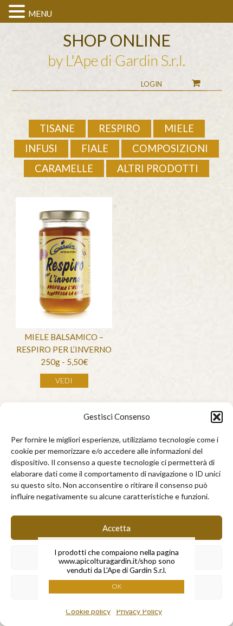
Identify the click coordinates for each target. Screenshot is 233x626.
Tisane (57, 128)
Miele (179, 128)
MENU (40, 13)
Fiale (94, 148)
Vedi (64, 380)
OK (117, 586)
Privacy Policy (139, 611)
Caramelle (64, 168)
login (151, 84)
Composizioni (170, 148)
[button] (216, 417)
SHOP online (117, 40)
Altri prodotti (157, 168)
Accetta (116, 528)
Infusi (41, 148)
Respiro (119, 128)
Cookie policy (88, 611)
